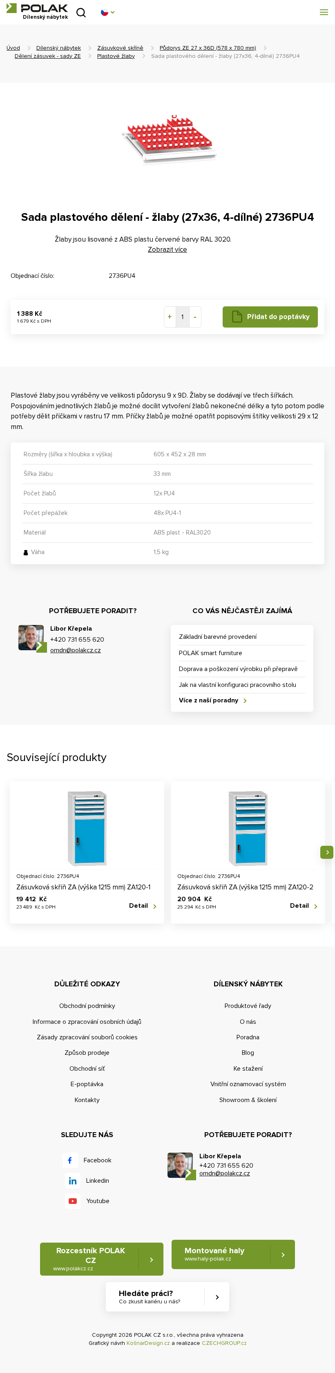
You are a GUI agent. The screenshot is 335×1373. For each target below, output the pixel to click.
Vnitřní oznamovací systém (248, 1084)
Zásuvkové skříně (120, 47)
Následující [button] (326, 852)
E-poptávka (87, 1084)
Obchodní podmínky (87, 1006)
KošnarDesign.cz (148, 1343)
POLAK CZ (37, 8)
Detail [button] (138, 906)
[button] (107, 12)
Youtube (97, 1201)
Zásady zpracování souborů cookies (87, 1037)
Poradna (248, 1037)
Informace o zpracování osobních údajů (87, 1022)
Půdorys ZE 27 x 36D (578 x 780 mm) (208, 47)
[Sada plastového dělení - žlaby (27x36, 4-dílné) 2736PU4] (167, 142)
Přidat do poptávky (278, 316)
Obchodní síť (87, 1069)
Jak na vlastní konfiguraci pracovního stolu (237, 685)
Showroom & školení (248, 1100)
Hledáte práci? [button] (149, 1297)
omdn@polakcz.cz (75, 650)
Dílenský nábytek (58, 47)
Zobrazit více (167, 249)
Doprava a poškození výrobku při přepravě (238, 669)
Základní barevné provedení (218, 637)
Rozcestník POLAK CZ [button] (89, 1259)
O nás (248, 1022)
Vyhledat (81, 12)
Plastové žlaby (116, 56)
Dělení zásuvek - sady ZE (48, 56)
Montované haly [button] (214, 1254)
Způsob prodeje (87, 1053)
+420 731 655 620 (77, 640)
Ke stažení (248, 1069)
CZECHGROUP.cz (224, 1343)
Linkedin (97, 1181)
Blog (248, 1053)
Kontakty (87, 1100)
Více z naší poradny (208, 700)
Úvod (13, 47)
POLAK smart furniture (210, 653)
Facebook (98, 1160)
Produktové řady (248, 1006)
